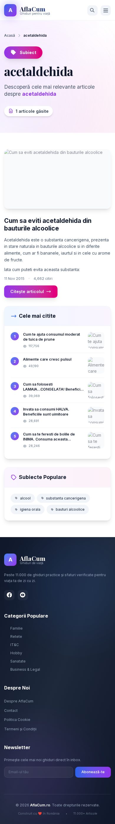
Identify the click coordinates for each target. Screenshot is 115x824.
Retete (16, 636)
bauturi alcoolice (70, 509)
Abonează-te (93, 772)
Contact (11, 710)
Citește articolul (27, 291)
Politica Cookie (17, 719)
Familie (16, 628)
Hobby (16, 653)
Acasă (9, 35)
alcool (25, 498)
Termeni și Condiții (20, 729)
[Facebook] (9, 595)
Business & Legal (25, 669)
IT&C (14, 645)
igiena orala (30, 509)
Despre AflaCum (18, 701)
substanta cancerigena (66, 498)
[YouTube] (23, 595)
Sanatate (18, 661)
